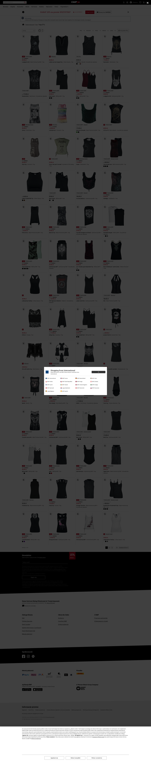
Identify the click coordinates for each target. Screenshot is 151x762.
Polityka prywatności (36, 738)
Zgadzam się (54, 758)
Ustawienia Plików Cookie (98, 737)
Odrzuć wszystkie (75, 758)
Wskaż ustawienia (97, 758)
